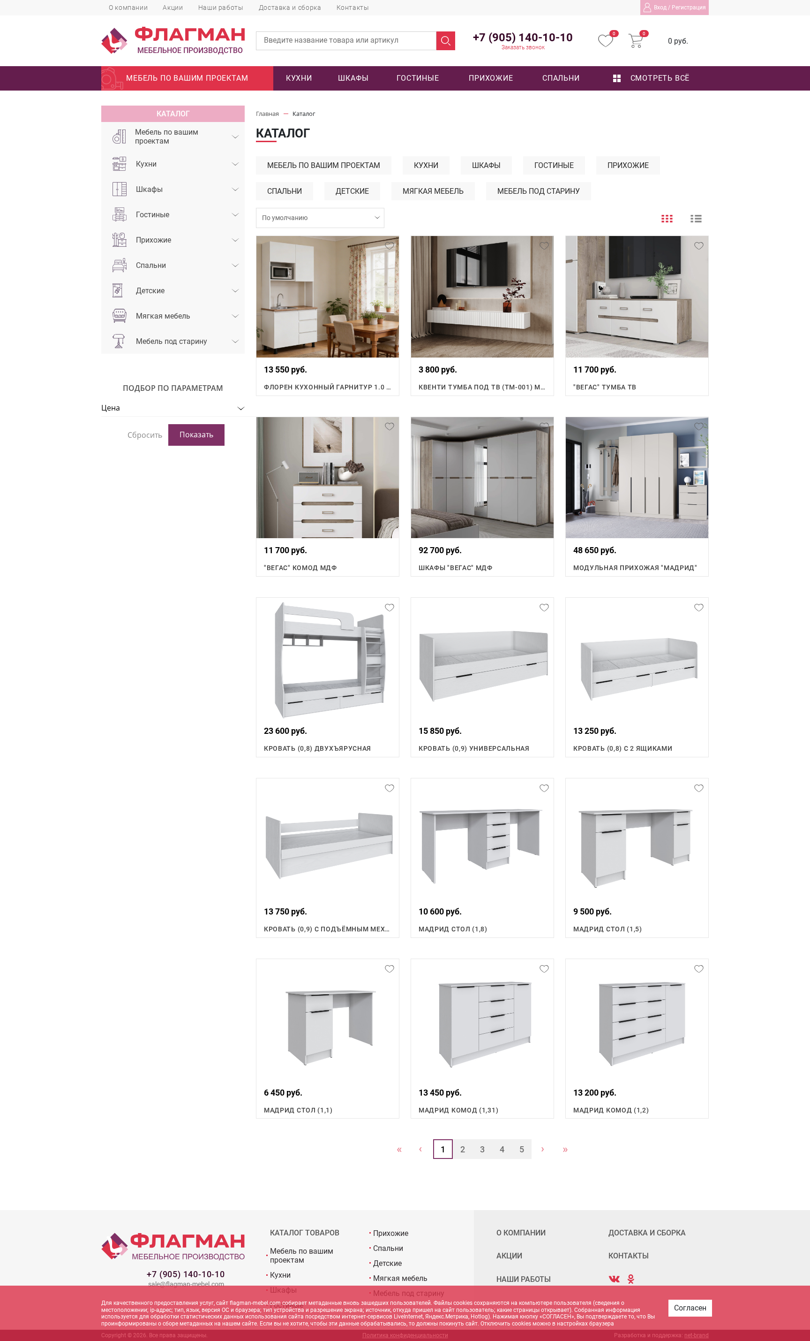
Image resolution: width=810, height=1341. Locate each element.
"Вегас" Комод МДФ (300, 567)
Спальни (561, 78)
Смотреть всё (659, 78)
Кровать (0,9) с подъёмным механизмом (327, 929)
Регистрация (689, 7)
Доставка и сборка (290, 7)
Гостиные (418, 78)
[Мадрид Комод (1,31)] (482, 1019)
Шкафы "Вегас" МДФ (456, 567)
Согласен (690, 1307)
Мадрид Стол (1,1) (298, 1110)
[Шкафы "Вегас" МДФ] (482, 477)
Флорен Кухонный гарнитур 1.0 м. (327, 387)
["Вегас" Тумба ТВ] (637, 296)
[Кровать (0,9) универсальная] (482, 658)
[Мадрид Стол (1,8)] (482, 838)
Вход (660, 7)
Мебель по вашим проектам (187, 78)
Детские (150, 290)
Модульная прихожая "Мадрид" (635, 567)
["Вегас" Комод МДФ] (327, 477)
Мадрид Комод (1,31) (458, 1110)
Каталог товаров (304, 1233)
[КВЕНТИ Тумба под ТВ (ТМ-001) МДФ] (482, 296)
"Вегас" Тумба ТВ (605, 387)
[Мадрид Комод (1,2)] (637, 1019)
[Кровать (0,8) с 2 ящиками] (637, 658)
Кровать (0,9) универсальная (474, 748)
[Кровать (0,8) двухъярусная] (327, 658)
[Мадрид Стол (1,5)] (637, 838)
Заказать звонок (523, 47)
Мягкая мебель (163, 316)
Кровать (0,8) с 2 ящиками (623, 748)
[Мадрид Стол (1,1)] (327, 1019)
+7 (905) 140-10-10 (186, 1274)
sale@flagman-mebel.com (186, 1284)
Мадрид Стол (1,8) (453, 929)
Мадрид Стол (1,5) (607, 929)
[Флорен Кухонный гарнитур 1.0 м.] (327, 296)
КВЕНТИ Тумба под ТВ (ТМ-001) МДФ (482, 387)
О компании (128, 7)
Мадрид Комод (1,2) (611, 1110)
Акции (173, 7)
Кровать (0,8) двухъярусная (317, 748)
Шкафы (353, 78)
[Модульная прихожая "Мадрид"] (637, 477)
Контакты (353, 7)
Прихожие (491, 78)
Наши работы (221, 7)
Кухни (299, 78)
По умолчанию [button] (285, 217)
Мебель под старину (171, 341)
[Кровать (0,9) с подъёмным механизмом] (327, 838)
